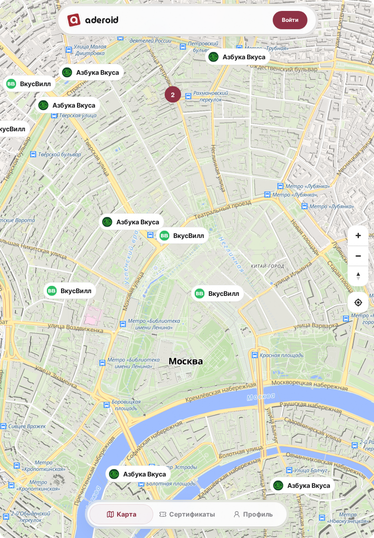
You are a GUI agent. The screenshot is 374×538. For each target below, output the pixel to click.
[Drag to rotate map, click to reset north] (358, 276)
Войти (290, 19)
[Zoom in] (358, 236)
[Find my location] (358, 302)
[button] (237, 56)
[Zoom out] (358, 256)
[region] (187, 269)
